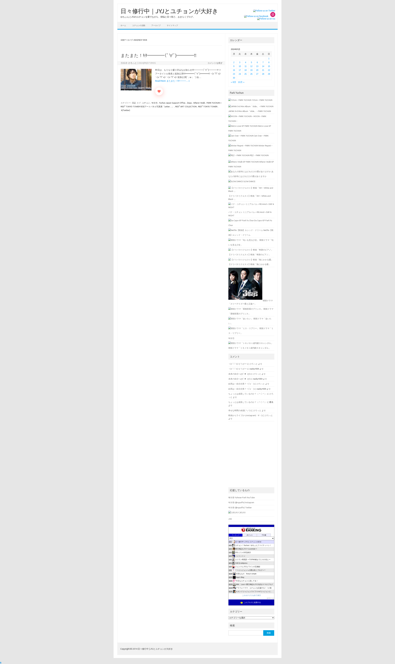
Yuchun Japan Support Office (172, 103)
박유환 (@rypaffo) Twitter (240, 507)
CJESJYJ (241, 512)
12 (251, 66)
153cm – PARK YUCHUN (261, 100)
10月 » (241, 82)
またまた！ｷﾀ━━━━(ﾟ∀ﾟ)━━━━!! (158, 55)
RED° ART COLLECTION (186, 106)
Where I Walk (199, 103)
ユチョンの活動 (138, 25)
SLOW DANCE (249, 181)
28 (263, 74)
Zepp (189, 103)
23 (234, 74)
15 (269, 66)
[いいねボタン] (159, 91)
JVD (230, 519)
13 (257, 66)
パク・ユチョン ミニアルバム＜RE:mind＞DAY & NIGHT (250, 213)
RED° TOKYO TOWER (207, 106)
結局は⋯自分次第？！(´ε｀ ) (241, 384)
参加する (270, 598)
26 (251, 74)
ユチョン (146, 103)
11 (246, 66)
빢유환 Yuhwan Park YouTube (241, 497)
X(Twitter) (125, 110)
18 (245, 70)
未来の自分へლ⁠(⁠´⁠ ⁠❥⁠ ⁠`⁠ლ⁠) (239, 374)
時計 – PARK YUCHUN (259, 155)
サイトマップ (172, 25)
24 (240, 74)
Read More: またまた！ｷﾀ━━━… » (172, 81)
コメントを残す (215, 63)
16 (234, 70)
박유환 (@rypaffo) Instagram (241, 502)
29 (269, 74)
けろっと (132, 63)
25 (245, 74)
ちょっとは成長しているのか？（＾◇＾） (247, 394)
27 (257, 74)
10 (240, 66)
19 (251, 70)
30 (234, 78)
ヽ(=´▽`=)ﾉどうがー (237, 364)
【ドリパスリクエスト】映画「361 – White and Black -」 (249, 197)
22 (269, 70)
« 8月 (233, 82)
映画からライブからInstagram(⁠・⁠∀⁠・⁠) (245, 415)
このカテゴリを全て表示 (251, 595)
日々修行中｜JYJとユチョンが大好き (169, 11)
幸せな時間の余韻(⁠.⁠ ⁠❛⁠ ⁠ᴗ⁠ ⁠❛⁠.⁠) (239, 410)
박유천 (155, 103)
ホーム (123, 25)
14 (263, 66)
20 (257, 70)
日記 (134, 103)
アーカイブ (156, 25)
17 (240, 70)
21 (263, 70)
